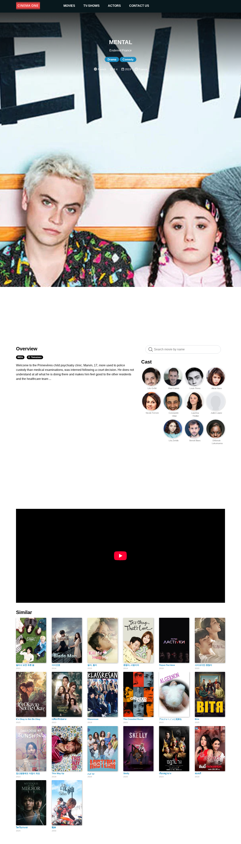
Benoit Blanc (195, 440)
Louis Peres (195, 388)
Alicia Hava (216, 388)
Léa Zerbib (173, 440)
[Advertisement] (120, 314)
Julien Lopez (216, 413)
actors (114, 5)
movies (69, 5)
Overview (26, 348)
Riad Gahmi (173, 388)
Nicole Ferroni (152, 413)
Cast (146, 362)
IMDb (20, 357)
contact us (139, 5)
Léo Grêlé (152, 388)
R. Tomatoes (35, 357)
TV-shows (91, 5)
